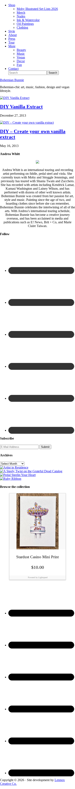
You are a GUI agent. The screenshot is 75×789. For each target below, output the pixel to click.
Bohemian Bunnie (12, 80)
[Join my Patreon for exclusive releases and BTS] (10, 478)
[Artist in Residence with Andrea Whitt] (14, 467)
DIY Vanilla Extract (21, 106)
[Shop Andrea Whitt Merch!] (18, 475)
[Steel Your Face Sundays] (31, 471)
